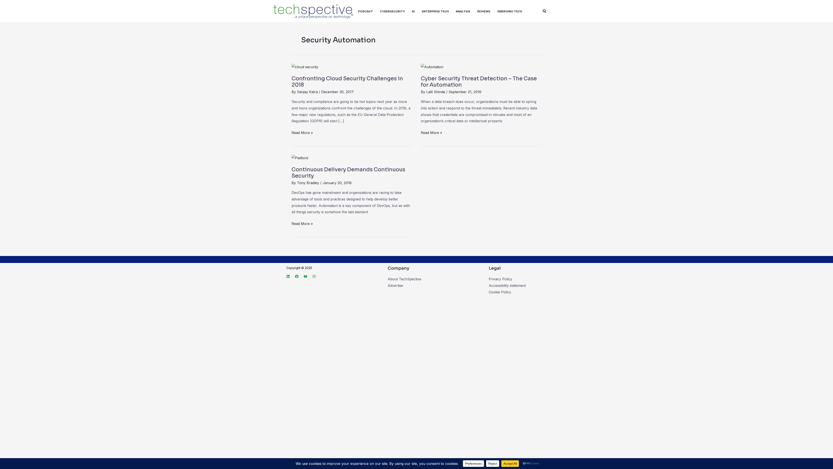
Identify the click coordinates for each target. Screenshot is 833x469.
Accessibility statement (507, 285)
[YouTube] (305, 276)
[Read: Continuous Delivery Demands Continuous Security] (300, 157)
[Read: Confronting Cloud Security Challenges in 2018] (305, 66)
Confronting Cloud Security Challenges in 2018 (347, 81)
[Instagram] (314, 276)
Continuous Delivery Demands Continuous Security (348, 172)
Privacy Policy (500, 279)
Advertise (395, 285)
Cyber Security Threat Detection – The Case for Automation (479, 81)
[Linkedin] (288, 276)
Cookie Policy (500, 292)
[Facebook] (296, 276)
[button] (545, 11)
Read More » (302, 132)
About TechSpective (404, 279)
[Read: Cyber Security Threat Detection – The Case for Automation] (432, 66)
